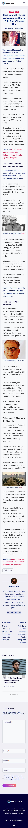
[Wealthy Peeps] (8, 3)
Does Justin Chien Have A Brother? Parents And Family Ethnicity (13, 680)
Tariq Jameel (7, 570)
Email (6, 761)
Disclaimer (21, 812)
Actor (11, 11)
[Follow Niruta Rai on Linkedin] (19, 612)
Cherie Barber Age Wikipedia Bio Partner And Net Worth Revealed (7, 631)
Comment (7, 722)
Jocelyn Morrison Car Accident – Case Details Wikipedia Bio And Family (13, 562)
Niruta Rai (10, 28)
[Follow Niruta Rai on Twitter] (12, 612)
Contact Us (13, 809)
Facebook (14, 362)
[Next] (23, 676)
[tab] (10, 694)
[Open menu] (24, 3)
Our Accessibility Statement (11, 810)
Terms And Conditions (17, 813)
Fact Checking (8, 812)
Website (6, 770)
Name (6, 751)
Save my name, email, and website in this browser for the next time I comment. (14, 778)
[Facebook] (14, 825)
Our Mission (8, 813)
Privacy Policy (20, 809)
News (17, 11)
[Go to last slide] (4, 676)
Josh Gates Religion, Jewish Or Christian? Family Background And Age (21, 633)
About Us (6, 809)
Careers (15, 812)
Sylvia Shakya (10, 686)
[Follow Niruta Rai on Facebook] (8, 612)
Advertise (22, 810)
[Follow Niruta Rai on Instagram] (16, 612)
